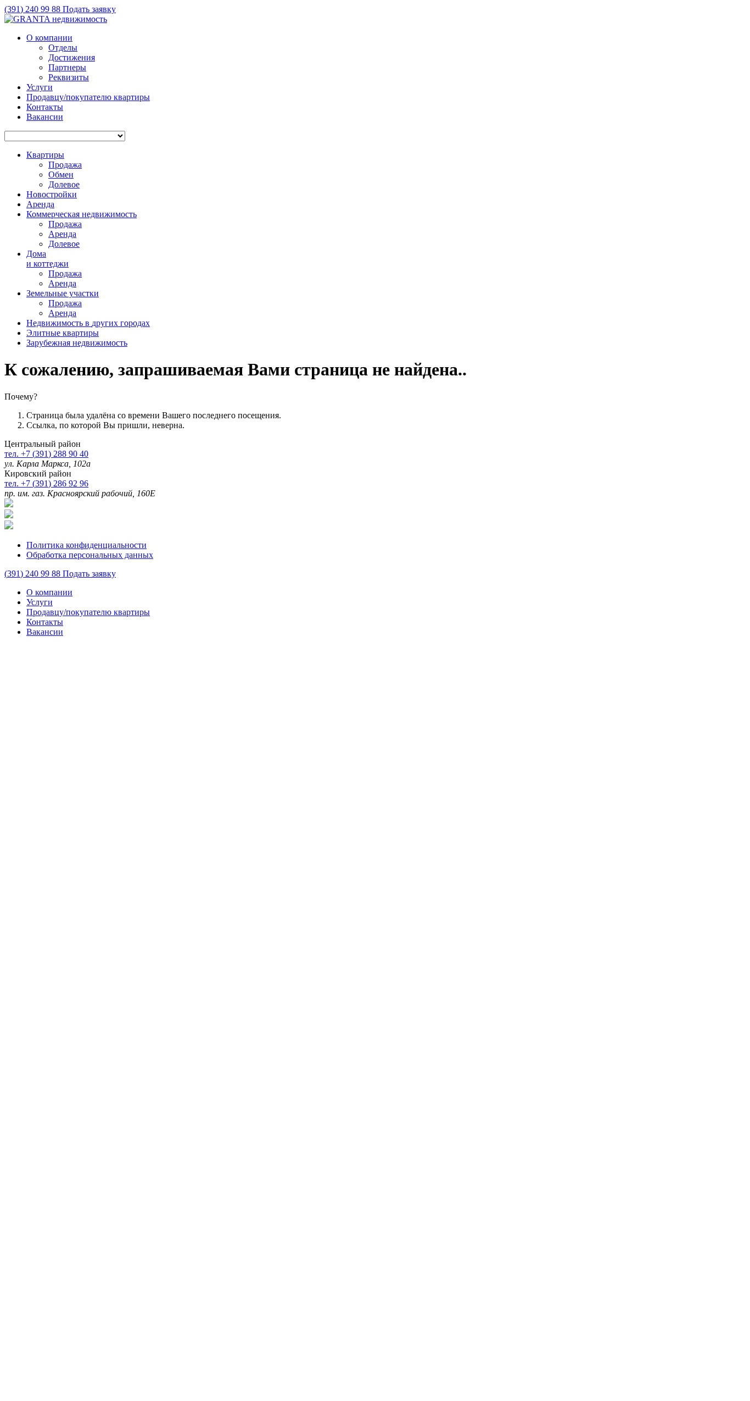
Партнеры (67, 67)
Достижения (71, 57)
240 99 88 (33, 9)
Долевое (64, 184)
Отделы (62, 47)
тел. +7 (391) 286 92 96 (46, 483)
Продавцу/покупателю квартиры (88, 97)
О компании (49, 37)
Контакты (44, 107)
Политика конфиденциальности (86, 545)
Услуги (39, 87)
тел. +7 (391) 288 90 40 (46, 453)
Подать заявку (89, 9)
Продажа (65, 164)
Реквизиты (68, 77)
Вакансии (44, 116)
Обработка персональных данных (89, 555)
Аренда (62, 234)
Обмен (61, 174)
